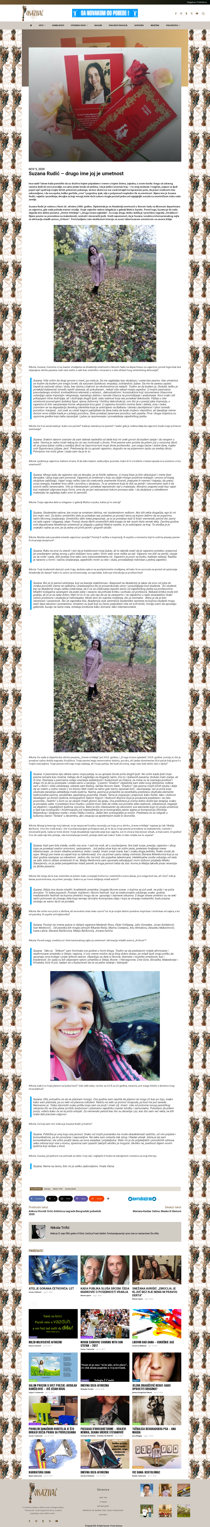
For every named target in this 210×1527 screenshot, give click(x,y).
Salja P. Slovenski (36, 1392)
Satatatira (33, 1337)
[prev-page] (30, 1304)
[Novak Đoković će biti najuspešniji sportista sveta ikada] (146, 1490)
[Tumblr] (186, 13)
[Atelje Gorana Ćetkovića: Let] (53, 1270)
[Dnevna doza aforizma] (105, 1367)
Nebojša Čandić (87, 1389)
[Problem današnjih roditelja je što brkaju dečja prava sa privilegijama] (53, 1410)
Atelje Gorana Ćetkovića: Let (51, 1288)
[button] (203, 13)
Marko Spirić (86, 1295)
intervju (47, 1189)
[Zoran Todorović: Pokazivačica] (183, 1490)
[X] (192, 13)
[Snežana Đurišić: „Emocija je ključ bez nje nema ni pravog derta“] (156, 1270)
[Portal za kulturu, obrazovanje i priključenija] (32, 13)
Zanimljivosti (138, 1467)
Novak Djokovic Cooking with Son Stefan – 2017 (102, 1344)
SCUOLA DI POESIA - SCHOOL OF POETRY (97, 1436)
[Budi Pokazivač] (146, 1510)
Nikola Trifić (57, 1189)
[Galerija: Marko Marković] (183, 1510)
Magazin (136, 1380)
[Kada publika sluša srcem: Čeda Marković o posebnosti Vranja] (105, 1270)
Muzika (84, 1283)
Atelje (32, 1283)
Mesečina (33, 1380)
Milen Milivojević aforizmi (45, 1342)
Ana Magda (137, 1436)
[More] (108, 1199)
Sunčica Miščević (139, 1346)
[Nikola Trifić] (39, 1232)
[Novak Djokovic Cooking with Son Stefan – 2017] (105, 1323)
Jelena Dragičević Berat (142, 1392)
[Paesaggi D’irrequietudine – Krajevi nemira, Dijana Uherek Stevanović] (105, 1410)
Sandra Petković (87, 1476)
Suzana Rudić (70, 1189)
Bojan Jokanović (35, 1476)
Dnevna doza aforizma (95, 1385)
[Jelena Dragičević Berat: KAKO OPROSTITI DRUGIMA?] (156, 1367)
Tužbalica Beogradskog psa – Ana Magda (154, 1430)
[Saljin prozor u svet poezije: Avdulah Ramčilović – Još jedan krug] (53, 1367)
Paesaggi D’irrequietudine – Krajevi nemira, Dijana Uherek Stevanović (103, 1430)
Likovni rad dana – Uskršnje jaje (153, 1342)
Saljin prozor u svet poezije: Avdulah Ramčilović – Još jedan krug (53, 1387)
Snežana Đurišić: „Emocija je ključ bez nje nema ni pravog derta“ (154, 1292)
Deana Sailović (35, 1346)
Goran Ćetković (35, 1292)
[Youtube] (197, 13)
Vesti (135, 1337)
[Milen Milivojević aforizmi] (53, 1323)
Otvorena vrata (86, 1337)
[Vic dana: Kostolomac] (156, 1454)
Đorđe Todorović (139, 1476)
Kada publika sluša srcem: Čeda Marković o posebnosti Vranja (105, 1290)
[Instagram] (181, 13)
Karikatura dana (40, 1472)
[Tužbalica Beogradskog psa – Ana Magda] (156, 1410)
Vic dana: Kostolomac (146, 1472)
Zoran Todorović (87, 1349)
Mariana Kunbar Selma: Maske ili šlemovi (157, 1211)
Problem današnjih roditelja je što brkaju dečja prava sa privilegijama (52, 1430)
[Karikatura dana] (53, 1454)
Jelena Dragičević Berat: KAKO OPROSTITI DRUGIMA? (151, 1387)
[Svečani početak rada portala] (165, 1510)
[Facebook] (176, 13)
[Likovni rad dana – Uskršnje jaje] (156, 1323)
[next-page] (35, 1304)
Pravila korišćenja (116, 1526)
